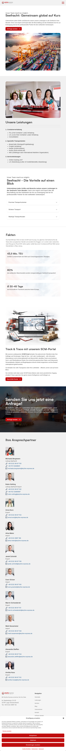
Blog (36, 706)
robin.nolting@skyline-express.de (19, 494)
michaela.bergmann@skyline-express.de (21, 468)
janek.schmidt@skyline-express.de (19, 564)
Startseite (37, 697)
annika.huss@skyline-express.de (18, 680)
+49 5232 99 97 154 (14, 654)
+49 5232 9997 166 (14, 538)
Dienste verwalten (7, 731)
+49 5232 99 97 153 (14, 515)
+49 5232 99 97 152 (14, 677)
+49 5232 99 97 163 (14, 584)
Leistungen (38, 700)
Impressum (41, 748)
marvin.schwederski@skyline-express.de (21, 610)
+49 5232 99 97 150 (14, 463)
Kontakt (37, 712)
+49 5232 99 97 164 (14, 631)
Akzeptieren (33, 735)
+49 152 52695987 (14, 492)
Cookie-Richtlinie (26, 748)
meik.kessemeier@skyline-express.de (20, 633)
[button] (63, 718)
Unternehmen (38, 709)
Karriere (37, 703)
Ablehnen (33, 740)
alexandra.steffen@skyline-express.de (20, 656)
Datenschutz (35, 748)
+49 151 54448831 (14, 466)
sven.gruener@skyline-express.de (19, 587)
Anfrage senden (39, 715)
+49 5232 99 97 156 (14, 561)
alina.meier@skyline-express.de (18, 540)
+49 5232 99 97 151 (14, 608)
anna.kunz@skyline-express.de (18, 517)
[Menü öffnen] (63, 3)
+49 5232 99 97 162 (14, 489)
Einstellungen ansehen (33, 745)
